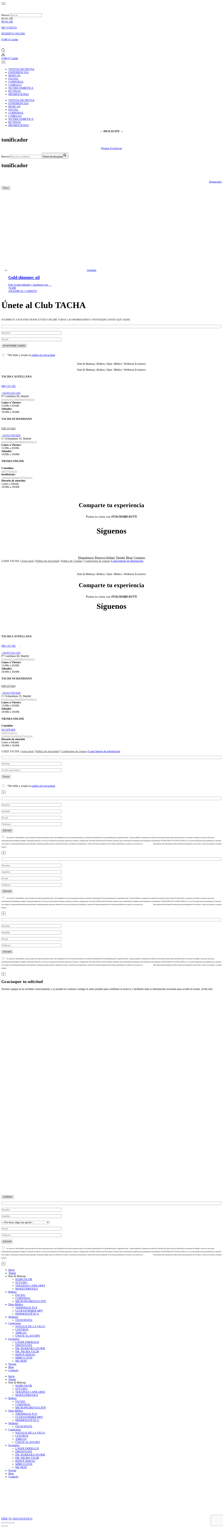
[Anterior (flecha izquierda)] (2, 1525)
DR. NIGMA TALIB (27, 1351)
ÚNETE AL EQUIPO (27, 1335)
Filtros (6, 188)
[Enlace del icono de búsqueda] (3, 51)
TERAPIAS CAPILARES (30, 1285)
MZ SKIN (21, 1360)
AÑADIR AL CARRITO (22, 291)
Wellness (13, 1316)
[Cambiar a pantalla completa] (6, 1522)
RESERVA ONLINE (13, 33)
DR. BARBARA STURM (30, 1348)
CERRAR (7, 1197)
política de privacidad (43, 355)
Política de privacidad (47, 560)
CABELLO (15, 84)
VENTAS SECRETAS (21, 69)
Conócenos (14, 1323)
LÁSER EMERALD (27, 1342)
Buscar (5, 15)
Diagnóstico (85, 557)
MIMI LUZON (23, 1357)
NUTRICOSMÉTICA (20, 87)
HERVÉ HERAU (25, 1354)
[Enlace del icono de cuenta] (3, 55)
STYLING (21, 1282)
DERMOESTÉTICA (27, 1313)
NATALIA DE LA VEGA (30, 1326)
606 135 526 (8, 386)
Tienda (120, 557)
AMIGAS (20, 1332)
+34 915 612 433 (10, 393)
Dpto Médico (15, 1304)
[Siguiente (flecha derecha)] (6, 1525)
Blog (129, 557)
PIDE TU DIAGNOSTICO (16, 1518)
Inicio (11, 1269)
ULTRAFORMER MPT (29, 1310)
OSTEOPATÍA (23, 1320)
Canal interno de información (127, 560)
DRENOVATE (23, 1345)
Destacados (215, 181)
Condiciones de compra (97, 560)
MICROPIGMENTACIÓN (30, 1301)
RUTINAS (14, 91)
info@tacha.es (9, 471)
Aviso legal (27, 560)
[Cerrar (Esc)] (13, 1522)
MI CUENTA (9, 27)
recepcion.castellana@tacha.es (18, 399)
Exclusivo (13, 1338)
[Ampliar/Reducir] (2, 1522)
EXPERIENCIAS (18, 72)
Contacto (139, 557)
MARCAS (14, 75)
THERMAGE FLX (26, 1307)
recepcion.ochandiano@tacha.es (19, 441)
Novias (12, 1364)
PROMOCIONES (18, 94)
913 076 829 (8, 729)
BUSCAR (7, 21)
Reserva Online (104, 557)
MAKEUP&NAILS (26, 1288)
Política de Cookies (71, 560)
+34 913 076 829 (10, 435)
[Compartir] (9, 1522)
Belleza (12, 1291)
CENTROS (21, 1329)
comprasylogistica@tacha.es (16, 477)
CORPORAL (16, 81)
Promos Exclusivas (111, 148)
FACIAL (13, 78)
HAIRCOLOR (23, 1279)
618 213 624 (8, 428)
